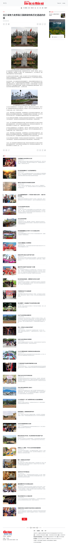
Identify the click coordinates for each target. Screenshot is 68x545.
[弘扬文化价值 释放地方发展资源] (9, 343)
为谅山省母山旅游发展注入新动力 (25, 387)
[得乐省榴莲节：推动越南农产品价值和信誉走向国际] (9, 306)
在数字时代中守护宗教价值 (23, 471)
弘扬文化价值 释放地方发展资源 (24, 339)
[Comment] (45, 24)
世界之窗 (32, 7)
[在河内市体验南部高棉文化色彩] (9, 427)
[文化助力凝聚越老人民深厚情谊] (9, 246)
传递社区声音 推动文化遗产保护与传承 (26, 255)
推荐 (4, 156)
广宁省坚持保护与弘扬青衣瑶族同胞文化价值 (27, 363)
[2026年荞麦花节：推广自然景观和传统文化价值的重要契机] (9, 403)
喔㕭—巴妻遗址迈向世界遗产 (24, 459)
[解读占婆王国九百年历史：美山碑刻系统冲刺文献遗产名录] (9, 439)
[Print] (40, 24)
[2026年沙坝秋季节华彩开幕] (9, 210)
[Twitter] (9, 24)
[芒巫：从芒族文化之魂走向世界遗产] (9, 331)
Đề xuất (51, 12)
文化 (37, 7)
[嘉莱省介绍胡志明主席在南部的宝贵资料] (9, 186)
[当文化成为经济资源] (9, 222)
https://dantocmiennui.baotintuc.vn (55, 538)
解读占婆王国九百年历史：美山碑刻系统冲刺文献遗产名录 (30, 435)
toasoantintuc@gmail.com (42, 538)
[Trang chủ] (21, 8)
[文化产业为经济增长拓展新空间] (9, 319)
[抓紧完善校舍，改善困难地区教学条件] (9, 415)
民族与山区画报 (34, 3)
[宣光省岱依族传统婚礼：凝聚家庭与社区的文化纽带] (9, 282)
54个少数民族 (25, 7)
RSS (45, 530)
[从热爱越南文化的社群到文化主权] (9, 162)
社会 (35, 7)
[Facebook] (6, 24)
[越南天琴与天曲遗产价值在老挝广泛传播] (9, 270)
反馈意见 (38, 530)
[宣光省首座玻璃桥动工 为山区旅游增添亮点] (9, 174)
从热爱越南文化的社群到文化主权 (25, 158)
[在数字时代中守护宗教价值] (9, 475)
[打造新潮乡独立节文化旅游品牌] (9, 294)
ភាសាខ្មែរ (63, 3)
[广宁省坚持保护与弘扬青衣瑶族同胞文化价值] (9, 367)
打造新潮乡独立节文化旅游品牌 (24, 291)
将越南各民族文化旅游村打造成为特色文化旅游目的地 (29, 508)
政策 (29, 7)
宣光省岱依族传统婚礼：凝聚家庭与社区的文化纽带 (29, 279)
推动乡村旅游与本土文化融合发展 (25, 496)
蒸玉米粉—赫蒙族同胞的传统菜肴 (54, 15)
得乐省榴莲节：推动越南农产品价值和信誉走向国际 (29, 303)
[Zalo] (4, 24)
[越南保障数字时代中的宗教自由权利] (9, 487)
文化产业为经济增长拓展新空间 (24, 315)
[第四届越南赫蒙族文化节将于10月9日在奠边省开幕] (9, 234)
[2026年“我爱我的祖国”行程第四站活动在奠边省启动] (9, 355)
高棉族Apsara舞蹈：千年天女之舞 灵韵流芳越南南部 (29, 447)
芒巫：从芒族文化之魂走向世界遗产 (25, 327)
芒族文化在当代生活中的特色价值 (25, 375)
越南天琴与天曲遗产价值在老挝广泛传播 (26, 267)
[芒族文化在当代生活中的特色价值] (9, 379)
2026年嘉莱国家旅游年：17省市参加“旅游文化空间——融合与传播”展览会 (31, 195)
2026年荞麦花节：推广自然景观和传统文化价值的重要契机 (30, 399)
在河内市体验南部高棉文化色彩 (24, 423)
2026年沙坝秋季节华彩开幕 (23, 206)
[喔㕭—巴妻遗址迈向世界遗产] (9, 463)
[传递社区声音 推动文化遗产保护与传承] (9, 258)
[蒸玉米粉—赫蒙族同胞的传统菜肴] (63, 15)
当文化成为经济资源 (22, 218)
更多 (24, 519)
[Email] (38, 24)
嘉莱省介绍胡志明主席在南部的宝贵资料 (26, 182)
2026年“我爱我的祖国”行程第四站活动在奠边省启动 (29, 351)
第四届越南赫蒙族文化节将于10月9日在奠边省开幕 (28, 230)
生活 (40, 7)
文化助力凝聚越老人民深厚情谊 (24, 242)
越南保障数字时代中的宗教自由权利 (25, 484)
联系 (42, 530)
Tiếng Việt (59, 3)
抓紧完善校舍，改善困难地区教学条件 (26, 411)
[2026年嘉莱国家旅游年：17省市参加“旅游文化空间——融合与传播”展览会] (9, 198)
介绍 (34, 530)
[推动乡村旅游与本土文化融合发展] (9, 499)
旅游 (42, 7)
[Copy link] (43, 24)
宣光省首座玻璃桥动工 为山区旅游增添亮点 (27, 170)
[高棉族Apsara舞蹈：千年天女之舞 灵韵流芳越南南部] (9, 451)
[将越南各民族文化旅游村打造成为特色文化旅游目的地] (9, 511)
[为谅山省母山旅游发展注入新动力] (9, 391)
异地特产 (45, 7)
